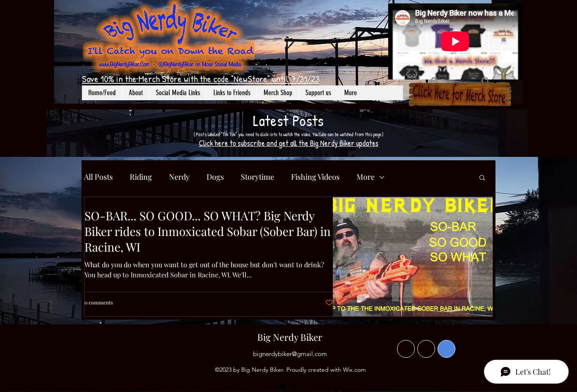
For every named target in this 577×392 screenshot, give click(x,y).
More (366, 177)
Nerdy (179, 177)
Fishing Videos (315, 177)
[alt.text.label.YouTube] (282, 387)
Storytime (257, 177)
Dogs (215, 177)
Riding (141, 177)
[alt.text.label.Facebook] (295, 387)
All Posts (98, 177)
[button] (178, 92)
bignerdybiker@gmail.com (290, 354)
